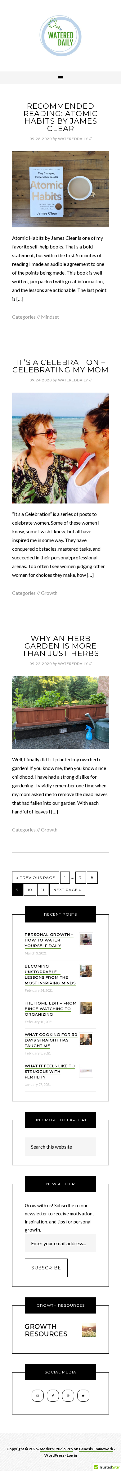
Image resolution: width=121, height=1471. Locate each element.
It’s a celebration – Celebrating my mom (60, 366)
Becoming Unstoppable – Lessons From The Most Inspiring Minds (50, 974)
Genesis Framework (96, 1448)
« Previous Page (35, 877)
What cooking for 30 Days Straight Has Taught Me (51, 1040)
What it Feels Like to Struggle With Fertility (50, 1071)
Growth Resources (46, 1330)
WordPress (54, 1455)
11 (42, 889)
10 (30, 889)
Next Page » (67, 889)
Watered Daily (60, 35)
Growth (49, 593)
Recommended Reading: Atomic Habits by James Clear (60, 117)
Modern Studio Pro (56, 1448)
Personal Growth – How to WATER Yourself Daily (49, 940)
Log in (72, 1455)
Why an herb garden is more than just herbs (60, 646)
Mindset (50, 317)
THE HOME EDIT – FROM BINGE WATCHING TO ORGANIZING (51, 1009)
